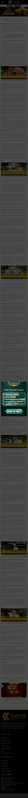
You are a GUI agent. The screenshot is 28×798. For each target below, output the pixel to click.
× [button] (25, 384)
